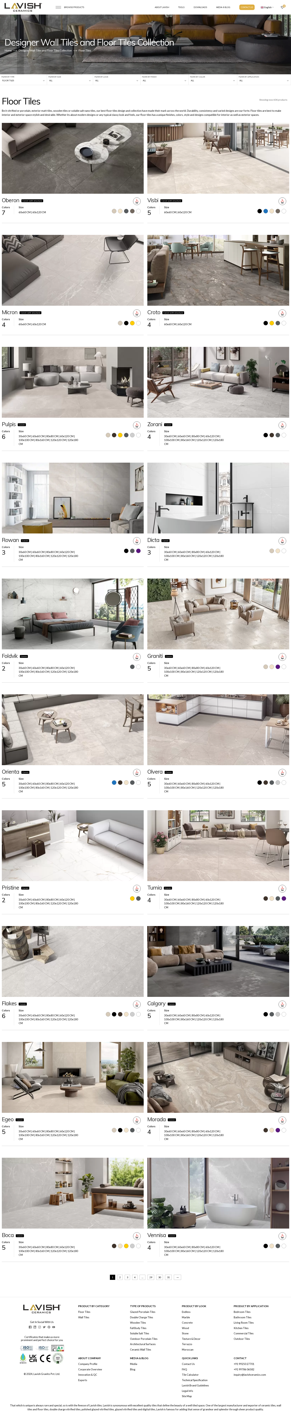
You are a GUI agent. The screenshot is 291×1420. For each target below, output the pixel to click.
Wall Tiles (83, 1317)
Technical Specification (194, 1380)
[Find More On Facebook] (30, 1327)
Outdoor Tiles (242, 1338)
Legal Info (187, 1390)
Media (133, 1364)
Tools (181, 7)
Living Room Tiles (244, 1322)
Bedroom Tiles (242, 1311)
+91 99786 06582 (244, 1369)
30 (159, 1277)
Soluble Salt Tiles (139, 1333)
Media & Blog (223, 7)
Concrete (187, 1322)
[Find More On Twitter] (44, 1327)
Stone (185, 1333)
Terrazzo (187, 1344)
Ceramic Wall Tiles (140, 1349)
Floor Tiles (84, 1311)
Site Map (187, 1396)
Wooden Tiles (138, 1322)
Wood (185, 1328)
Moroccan (187, 1349)
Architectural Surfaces (143, 1344)
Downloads (200, 7)
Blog (132, 1369)
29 (150, 1277)
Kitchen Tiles (241, 1328)
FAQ (184, 1369)
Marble (186, 1317)
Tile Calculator (190, 1374)
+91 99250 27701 (244, 1364)
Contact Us (247, 7)
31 (168, 1277)
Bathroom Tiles (242, 1317)
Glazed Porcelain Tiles (142, 1311)
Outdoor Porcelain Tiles (143, 1338)
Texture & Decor (191, 1338)
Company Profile (87, 1364)
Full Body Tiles (138, 1328)
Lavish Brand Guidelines (195, 1385)
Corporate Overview (90, 1369)
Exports (82, 1380)
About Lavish (162, 7)
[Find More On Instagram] (39, 1327)
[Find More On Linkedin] (34, 1327)
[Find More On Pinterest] (49, 1327)
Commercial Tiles (244, 1333)
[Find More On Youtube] (53, 1327)
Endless (186, 1311)
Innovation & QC (87, 1374)
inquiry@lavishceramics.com (250, 1374)
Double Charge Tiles (141, 1317)
